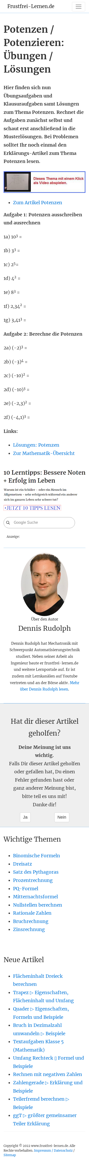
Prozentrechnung (33, 880)
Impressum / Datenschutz (53, 1150)
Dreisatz (22, 864)
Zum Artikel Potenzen (37, 202)
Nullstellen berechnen (37, 905)
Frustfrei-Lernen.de (30, 6)
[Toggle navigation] (78, 6)
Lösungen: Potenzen (36, 445)
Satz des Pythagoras (36, 872)
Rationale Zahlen (32, 913)
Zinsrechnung (29, 929)
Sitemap (10, 1155)
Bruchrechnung (30, 921)
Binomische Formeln (36, 855)
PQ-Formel (25, 888)
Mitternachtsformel (35, 897)
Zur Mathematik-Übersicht (44, 453)
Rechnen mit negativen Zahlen (47, 1074)
